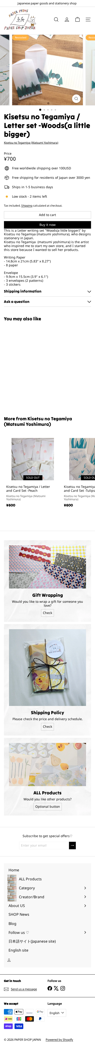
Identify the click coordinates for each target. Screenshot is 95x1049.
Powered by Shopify (59, 1040)
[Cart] (77, 19)
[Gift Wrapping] (47, 566)
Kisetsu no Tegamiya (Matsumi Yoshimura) (38, 421)
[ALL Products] (47, 764)
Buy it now (47, 224)
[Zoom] (76, 98)
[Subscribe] (72, 845)
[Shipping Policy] (47, 667)
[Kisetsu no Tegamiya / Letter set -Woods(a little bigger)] (32, 366)
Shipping (26, 205)
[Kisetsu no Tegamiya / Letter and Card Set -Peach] (32, 471)
